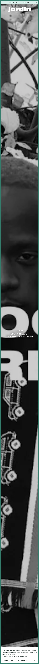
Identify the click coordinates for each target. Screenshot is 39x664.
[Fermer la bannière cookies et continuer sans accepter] (34, 660)
